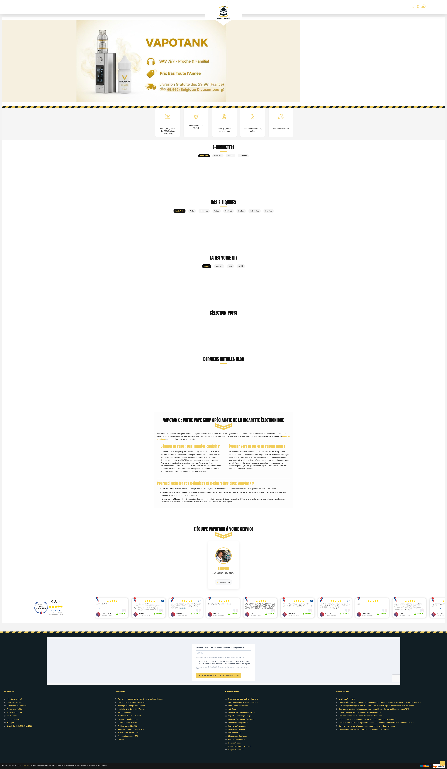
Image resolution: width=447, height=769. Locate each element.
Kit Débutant (12, 716)
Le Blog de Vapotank (347, 699)
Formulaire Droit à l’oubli (127, 723)
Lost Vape (243, 156)
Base (230, 266)
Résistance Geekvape (236, 739)
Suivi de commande (14, 712)
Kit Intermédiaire (13, 719)
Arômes (206, 266)
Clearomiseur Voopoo (236, 729)
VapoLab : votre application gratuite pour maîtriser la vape (140, 699)
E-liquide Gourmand (235, 750)
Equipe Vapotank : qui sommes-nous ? (133, 702)
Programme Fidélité (14, 709)
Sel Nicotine (254, 211)
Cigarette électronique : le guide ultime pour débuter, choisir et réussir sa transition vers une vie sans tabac (380, 702)
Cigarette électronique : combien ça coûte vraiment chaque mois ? (365, 729)
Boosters (219, 266)
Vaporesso (204, 156)
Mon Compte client (14, 699)
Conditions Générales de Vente (130, 716)
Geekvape (218, 156)
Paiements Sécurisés (15, 702)
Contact (121, 739)
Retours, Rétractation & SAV (128, 733)
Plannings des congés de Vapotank (131, 706)
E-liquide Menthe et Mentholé (239, 746)
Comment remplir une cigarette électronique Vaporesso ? (361, 716)
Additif (241, 266)
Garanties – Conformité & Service (131, 729)
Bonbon (241, 211)
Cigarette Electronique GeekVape (241, 719)
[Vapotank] (223, 10)
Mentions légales (124, 712)
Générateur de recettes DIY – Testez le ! (243, 699)
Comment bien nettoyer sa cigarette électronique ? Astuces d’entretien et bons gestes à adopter (376, 723)
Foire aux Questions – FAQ (128, 736)
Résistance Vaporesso (237, 726)
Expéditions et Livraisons (17, 706)
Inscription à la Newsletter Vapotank (132, 709)
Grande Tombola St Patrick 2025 (19, 726)
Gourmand (204, 211)
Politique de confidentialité (128, 719)
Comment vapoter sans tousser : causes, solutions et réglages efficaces (367, 726)
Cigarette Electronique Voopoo (240, 716)
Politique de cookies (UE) (127, 726)
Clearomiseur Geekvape (237, 736)
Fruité (192, 211)
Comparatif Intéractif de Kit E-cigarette (243, 702)
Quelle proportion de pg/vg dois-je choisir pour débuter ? (360, 712)
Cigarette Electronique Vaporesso (241, 712)
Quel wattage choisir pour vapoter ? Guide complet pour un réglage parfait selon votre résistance (376, 706)
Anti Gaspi (232, 709)
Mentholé (228, 211)
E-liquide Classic (234, 743)
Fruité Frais (179, 211)
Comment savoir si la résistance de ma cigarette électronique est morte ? (367, 719)
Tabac (216, 211)
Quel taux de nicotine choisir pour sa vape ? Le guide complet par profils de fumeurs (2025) (374, 709)
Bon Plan (268, 211)
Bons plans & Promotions (238, 706)
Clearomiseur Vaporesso (238, 723)
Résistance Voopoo (236, 733)
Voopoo (230, 156)
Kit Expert (10, 723)
